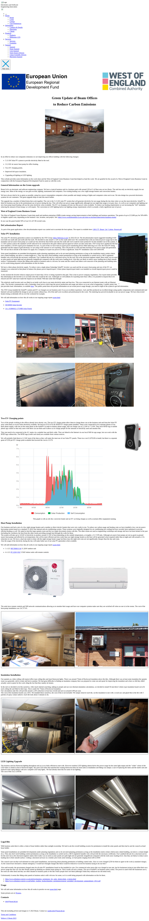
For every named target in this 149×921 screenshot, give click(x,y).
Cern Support (14, 51)
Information (9, 25)
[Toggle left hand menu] (6, 14)
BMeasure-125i (15, 37)
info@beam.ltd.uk (11, 901)
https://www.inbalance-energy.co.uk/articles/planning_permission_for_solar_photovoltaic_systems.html (40, 879)
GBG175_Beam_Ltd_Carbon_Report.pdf (107, 229)
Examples (13, 43)
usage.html (56, 297)
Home (7, 16)
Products (8, 33)
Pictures (18, 893)
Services (8, 39)
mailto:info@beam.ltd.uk (56, 911)
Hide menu (5, 69)
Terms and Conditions (8, 914)
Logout (12, 21)
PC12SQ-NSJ (15, 552)
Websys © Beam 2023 (8, 918)
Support (8, 45)
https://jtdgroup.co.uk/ (60, 238)
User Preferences (15, 23)
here (32, 286)
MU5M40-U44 (16, 548)
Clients (12, 31)
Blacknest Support (16, 57)
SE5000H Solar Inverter (13, 305)
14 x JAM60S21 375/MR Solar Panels (18, 309)
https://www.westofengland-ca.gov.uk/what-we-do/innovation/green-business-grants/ (87, 217)
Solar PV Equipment (12, 301)
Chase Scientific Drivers (18, 55)
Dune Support (14, 49)
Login (12, 20)
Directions (13, 29)
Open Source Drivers (17, 53)
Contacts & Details (16, 27)
